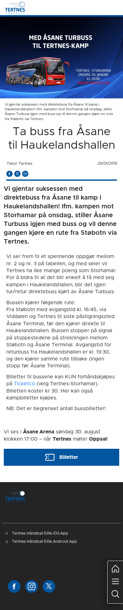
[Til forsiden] (15, 7)
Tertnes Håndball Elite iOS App (39, 533)
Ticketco (24, 383)
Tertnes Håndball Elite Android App (44, 541)
